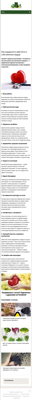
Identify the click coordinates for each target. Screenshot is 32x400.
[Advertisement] (16, 33)
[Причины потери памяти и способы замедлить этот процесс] (16, 359)
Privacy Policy (26, 396)
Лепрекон (11, 392)
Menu (3, 12)
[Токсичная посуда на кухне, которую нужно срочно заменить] (16, 309)
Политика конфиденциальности (11, 394)
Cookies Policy (16, 398)
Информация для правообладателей (12, 396)
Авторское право (25, 394)
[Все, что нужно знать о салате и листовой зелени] (16, 334)
